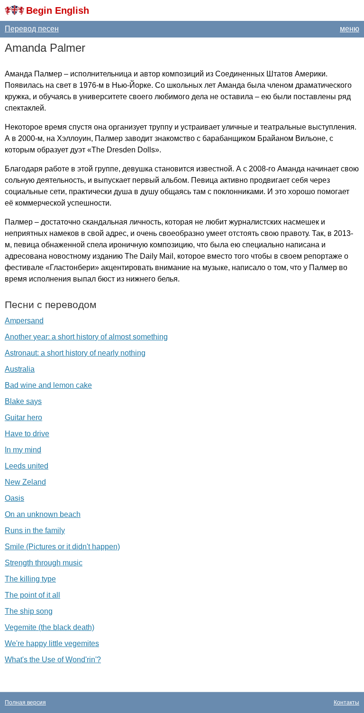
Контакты (346, 702)
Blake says (23, 401)
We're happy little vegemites (52, 643)
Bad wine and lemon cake (48, 385)
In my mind (23, 450)
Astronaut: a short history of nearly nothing (75, 353)
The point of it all (32, 595)
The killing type (30, 579)
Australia (20, 369)
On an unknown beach (43, 514)
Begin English (57, 10)
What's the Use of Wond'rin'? (53, 660)
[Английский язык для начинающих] (14, 10)
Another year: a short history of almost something (86, 337)
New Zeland (25, 482)
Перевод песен (32, 29)
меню (349, 29)
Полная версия (25, 702)
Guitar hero (23, 417)
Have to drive (27, 434)
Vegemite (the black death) (49, 627)
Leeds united (26, 466)
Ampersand (24, 321)
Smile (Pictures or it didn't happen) (62, 547)
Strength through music (43, 563)
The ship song (29, 611)
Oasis (14, 498)
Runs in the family (35, 530)
